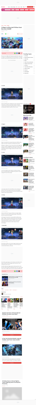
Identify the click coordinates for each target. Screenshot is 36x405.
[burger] (34, 6)
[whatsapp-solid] (15, 53)
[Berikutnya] (22, 301)
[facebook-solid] (17, 53)
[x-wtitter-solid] (19, 53)
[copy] (21, 53)
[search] (26, 6)
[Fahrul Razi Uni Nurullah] (2, 294)
